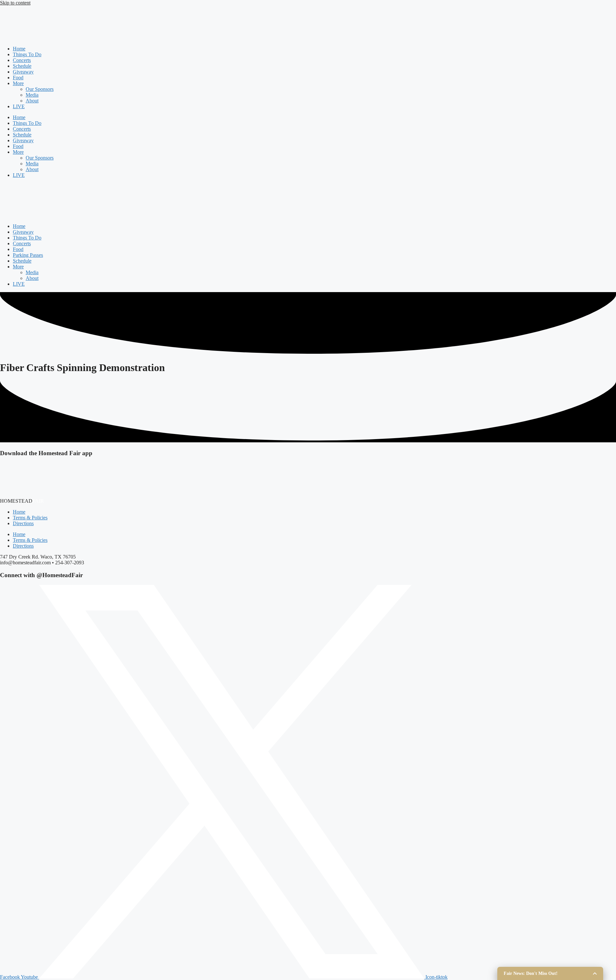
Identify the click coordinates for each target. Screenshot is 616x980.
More (18, 83)
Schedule (22, 66)
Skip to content (15, 2)
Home (19, 48)
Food (18, 77)
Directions (23, 523)
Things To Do (27, 54)
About (32, 100)
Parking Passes (28, 255)
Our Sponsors (40, 89)
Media (32, 95)
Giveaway (23, 71)
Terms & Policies (30, 517)
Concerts (22, 60)
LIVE (19, 106)
